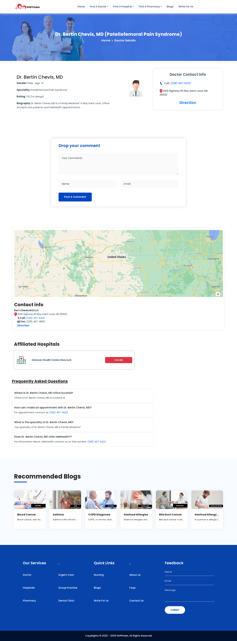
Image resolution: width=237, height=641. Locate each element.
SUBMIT (175, 610)
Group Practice (67, 587)
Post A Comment (75, 197)
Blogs (170, 6)
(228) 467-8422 (180, 83)
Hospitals (29, 587)
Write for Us (185, 6)
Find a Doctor (98, 6)
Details (118, 360)
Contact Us (136, 600)
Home (81, 6)
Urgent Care (66, 575)
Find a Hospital (122, 6)
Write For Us (101, 600)
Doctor (27, 575)
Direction (187, 102)
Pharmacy (29, 600)
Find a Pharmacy (149, 6)
